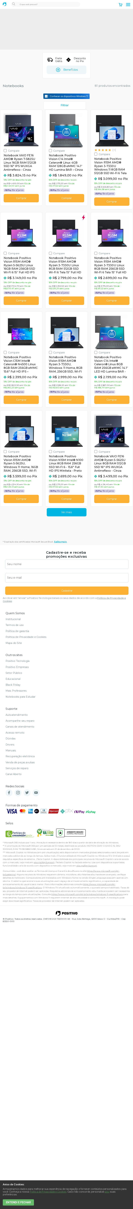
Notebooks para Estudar (21, 696)
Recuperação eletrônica (20, 756)
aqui (107, 1191)
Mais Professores (16, 690)
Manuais (11, 750)
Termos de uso (15, 625)
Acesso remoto (15, 732)
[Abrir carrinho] (120, 5)
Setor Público (14, 672)
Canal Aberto (13, 774)
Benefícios (70, 69)
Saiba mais (60, 541)
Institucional (13, 619)
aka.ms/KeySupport (44, 862)
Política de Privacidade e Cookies (26, 637)
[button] (128, 4)
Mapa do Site (14, 643)
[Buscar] (13, 4)
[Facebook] (9, 793)
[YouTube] (36, 793)
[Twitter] (27, 793)
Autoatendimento (17, 714)
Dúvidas (10, 738)
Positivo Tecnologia (17, 661)
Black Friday (13, 684)
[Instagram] (18, 793)
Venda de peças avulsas (20, 762)
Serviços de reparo (17, 768)
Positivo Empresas (17, 667)
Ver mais (66, 512)
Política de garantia (17, 631)
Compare (14, 150)
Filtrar (65, 105)
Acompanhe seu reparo (20, 720)
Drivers (10, 744)
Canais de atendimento (20, 726)
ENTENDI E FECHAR (18, 1202)
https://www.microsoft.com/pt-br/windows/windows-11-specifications (87, 894)
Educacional (13, 679)
